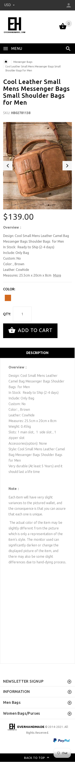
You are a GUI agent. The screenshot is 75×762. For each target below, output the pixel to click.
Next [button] (67, 165)
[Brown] (8, 298)
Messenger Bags (22, 61)
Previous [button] (7, 165)
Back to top (35, 757)
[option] (37, 165)
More (57, 275)
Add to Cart (34, 330)
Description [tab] (37, 353)
